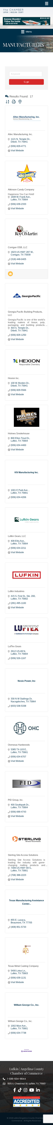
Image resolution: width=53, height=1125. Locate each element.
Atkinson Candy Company (21, 189)
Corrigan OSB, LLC (17, 247)
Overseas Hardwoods (19, 745)
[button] (6, 96)
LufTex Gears (14, 646)
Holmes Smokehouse (19, 433)
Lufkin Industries (16, 591)
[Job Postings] (10, 275)
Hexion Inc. (13, 378)
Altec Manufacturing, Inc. (20, 134)
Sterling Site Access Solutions (23, 855)
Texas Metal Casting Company (23, 966)
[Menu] (46, 3)
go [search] (27, 82)
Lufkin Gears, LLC (17, 536)
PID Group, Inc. (15, 800)
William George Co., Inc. (20, 1021)
